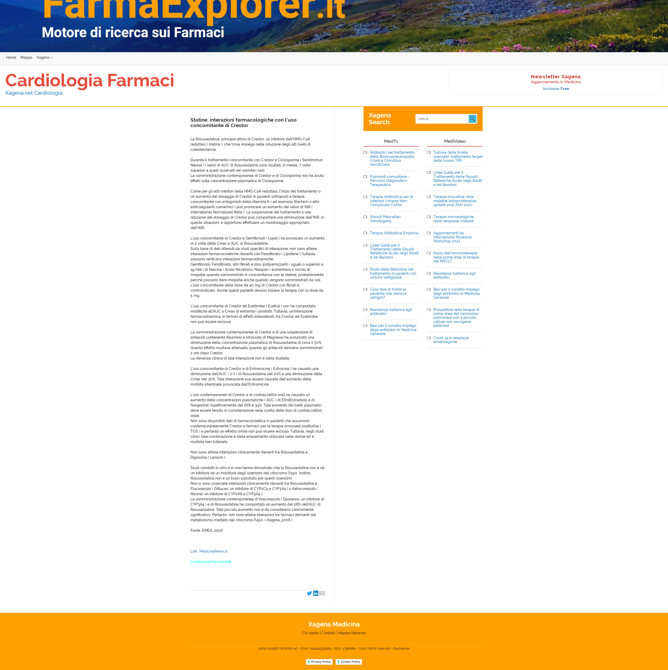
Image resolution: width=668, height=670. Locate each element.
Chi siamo (310, 633)
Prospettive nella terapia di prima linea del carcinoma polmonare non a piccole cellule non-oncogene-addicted (456, 318)
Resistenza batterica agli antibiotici (391, 312)
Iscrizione (556, 88)
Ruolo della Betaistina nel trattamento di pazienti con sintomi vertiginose (393, 273)
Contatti (328, 633)
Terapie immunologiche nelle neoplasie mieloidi (453, 219)
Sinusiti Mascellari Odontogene (385, 219)
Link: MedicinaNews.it (209, 551)
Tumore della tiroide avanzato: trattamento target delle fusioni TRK (457, 157)
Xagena (43, 57)
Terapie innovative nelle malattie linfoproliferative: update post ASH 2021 (455, 201)
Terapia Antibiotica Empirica (394, 233)
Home (11, 57)
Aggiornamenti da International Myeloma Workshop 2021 (452, 237)
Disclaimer (401, 648)
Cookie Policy (350, 661)
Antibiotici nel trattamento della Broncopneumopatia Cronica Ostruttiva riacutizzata (392, 158)
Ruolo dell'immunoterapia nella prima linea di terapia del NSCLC (456, 257)
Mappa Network (352, 633)
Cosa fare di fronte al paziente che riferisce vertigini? (388, 294)
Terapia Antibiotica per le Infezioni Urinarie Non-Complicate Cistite (391, 201)
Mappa (26, 57)
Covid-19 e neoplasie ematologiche (451, 340)
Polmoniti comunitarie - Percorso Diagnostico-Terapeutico (390, 181)
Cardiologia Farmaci (89, 80)
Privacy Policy (321, 661)
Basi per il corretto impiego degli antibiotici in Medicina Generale (393, 330)
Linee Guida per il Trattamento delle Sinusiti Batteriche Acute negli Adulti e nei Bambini (394, 251)
